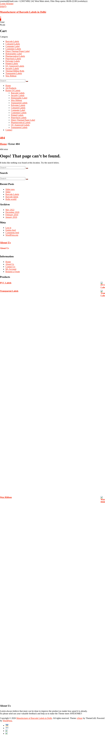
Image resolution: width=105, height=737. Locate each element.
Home (8, 85)
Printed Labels (11, 63)
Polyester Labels (12, 61)
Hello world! (11, 199)
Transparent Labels (13, 73)
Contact (8, 130)
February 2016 (11, 215)
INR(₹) (3, 6)
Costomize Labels (13, 49)
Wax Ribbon (10, 76)
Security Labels (12, 68)
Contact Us (10, 267)
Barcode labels (11, 197)
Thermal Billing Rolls (14, 71)
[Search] (27, 81)
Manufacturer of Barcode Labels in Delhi (23, 12)
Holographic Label (13, 54)
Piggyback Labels (13, 58)
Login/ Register (6, 3)
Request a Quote (12, 271)
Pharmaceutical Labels (15, 56)
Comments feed (12, 232)
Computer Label (12, 46)
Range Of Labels (12, 90)
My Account (10, 269)
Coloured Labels (12, 44)
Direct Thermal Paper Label (17, 51)
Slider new (10, 189)
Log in (8, 228)
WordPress (7, 720)
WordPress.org (11, 235)
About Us (5, 242)
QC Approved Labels (14, 66)
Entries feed (10, 230)
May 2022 (9, 210)
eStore (79, 718)
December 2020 (12, 212)
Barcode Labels (12, 41)
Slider (8, 192)
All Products (10, 88)
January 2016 (11, 217)
